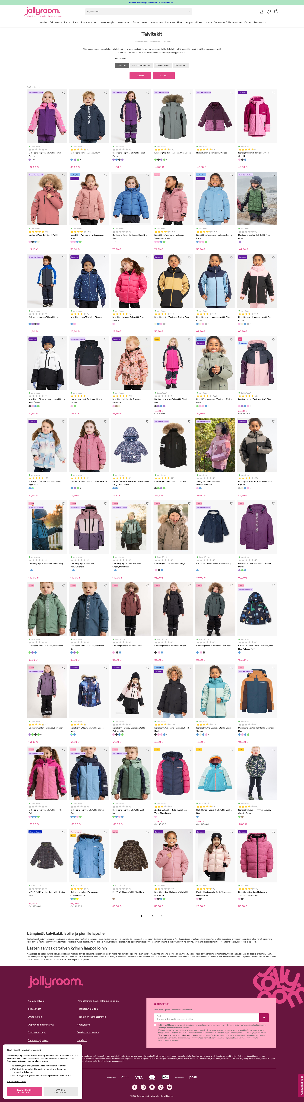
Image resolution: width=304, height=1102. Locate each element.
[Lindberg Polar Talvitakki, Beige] (38, 242)
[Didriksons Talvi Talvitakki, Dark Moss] (242, 570)
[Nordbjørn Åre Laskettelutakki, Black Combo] (164, 324)
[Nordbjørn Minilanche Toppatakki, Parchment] (119, 406)
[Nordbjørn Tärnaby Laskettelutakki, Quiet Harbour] (35, 406)
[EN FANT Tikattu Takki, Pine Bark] (113, 899)
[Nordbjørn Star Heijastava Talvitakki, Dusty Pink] (155, 899)
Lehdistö (82, 1040)
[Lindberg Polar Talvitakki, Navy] (35, 242)
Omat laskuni (35, 1016)
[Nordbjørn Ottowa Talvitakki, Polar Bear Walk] (29, 488)
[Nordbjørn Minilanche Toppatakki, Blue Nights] (116, 406)
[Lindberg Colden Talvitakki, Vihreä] (164, 160)
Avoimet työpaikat (38, 1040)
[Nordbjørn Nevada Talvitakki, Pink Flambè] (113, 324)
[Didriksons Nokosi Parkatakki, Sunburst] (77, 899)
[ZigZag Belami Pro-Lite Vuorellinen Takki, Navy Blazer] (155, 817)
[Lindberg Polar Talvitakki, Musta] (32, 242)
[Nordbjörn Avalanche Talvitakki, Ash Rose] (71, 242)
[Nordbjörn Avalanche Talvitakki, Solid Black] (155, 734)
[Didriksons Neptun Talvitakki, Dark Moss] (248, 734)
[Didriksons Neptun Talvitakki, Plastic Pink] (119, 160)
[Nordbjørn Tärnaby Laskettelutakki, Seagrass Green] (38, 406)
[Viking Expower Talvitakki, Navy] (200, 488)
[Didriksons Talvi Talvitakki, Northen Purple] (239, 570)
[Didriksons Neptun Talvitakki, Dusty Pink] (122, 160)
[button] (268, 12)
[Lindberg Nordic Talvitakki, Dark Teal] (162, 570)
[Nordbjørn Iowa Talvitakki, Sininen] (71, 324)
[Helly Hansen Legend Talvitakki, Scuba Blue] (197, 817)
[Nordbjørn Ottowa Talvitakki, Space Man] (32, 488)
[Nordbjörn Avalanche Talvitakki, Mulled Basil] (80, 242)
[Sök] (188, 11)
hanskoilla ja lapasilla (246, 941)
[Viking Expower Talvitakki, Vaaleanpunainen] (197, 488)
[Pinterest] (169, 1087)
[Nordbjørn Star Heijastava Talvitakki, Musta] (158, 899)
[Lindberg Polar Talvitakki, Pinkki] (29, 242)
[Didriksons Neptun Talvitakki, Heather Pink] (242, 734)
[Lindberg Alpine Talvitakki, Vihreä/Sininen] (31, 570)
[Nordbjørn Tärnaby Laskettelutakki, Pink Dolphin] (32, 406)
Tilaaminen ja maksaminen (91, 1016)
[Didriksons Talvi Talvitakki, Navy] (71, 160)
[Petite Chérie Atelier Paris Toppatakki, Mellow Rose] (197, 899)
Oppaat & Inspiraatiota (41, 1024)
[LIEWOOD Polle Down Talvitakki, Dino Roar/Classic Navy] (239, 652)
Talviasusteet (162, 65)
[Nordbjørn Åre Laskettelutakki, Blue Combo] (158, 324)
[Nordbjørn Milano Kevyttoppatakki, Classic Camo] (239, 817)
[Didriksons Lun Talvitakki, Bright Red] (245, 406)
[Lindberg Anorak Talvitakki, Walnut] (75, 406)
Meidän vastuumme (88, 1032)
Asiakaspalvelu (36, 1001)
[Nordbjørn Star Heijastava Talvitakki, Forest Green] (164, 899)
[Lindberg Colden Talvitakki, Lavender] (161, 160)
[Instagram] (143, 1087)
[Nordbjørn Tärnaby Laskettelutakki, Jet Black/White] (29, 406)
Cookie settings (37, 1032)
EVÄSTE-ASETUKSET (61, 1091)
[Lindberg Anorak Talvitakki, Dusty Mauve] (71, 406)
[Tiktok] (161, 1087)
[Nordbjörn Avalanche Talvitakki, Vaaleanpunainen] (74, 242)
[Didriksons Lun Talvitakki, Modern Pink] (248, 406)
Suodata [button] (140, 75)
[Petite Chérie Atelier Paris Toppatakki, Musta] (200, 899)
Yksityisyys (83, 1024)
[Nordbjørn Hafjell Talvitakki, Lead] (245, 160)
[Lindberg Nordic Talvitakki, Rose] (156, 570)
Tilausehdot (34, 1008)
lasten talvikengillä (227, 941)
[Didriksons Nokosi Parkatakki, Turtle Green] (74, 899)
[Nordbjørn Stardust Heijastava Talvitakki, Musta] (242, 899)
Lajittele (164, 75)
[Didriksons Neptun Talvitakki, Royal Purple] (29, 160)
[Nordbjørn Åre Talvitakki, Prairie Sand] (155, 324)
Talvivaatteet (154, 41)
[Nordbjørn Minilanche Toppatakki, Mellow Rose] (113, 406)
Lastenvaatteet (140, 41)
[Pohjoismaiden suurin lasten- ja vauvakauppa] (42, 10)
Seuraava (161, 915)
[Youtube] (152, 1087)
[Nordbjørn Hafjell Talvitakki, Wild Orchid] (239, 160)
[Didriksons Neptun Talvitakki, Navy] (116, 160)
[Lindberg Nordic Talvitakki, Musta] (159, 570)
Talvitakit (166, 41)
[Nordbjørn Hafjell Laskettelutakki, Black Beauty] (242, 160)
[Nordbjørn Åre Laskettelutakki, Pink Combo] (161, 324)
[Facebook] (134, 1087)
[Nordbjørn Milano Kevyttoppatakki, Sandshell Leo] (242, 817)
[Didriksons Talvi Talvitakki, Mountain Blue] (245, 570)
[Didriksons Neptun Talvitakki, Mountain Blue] (239, 734)
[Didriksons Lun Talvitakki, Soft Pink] (239, 406)
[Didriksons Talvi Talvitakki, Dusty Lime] (78, 160)
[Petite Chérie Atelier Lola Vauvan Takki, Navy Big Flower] (116, 488)
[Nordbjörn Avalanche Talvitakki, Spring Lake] (77, 242)
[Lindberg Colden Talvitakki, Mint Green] (155, 160)
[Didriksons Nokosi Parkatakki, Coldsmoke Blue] (71, 899)
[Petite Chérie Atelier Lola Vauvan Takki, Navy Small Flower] (113, 488)
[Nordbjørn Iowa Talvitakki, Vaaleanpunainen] (74, 324)
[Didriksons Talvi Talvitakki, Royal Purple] (75, 160)
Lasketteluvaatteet (141, 65)
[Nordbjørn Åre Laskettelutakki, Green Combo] (197, 734)
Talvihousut (181, 65)
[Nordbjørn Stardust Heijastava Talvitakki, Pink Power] (239, 899)
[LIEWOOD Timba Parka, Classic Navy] (197, 570)
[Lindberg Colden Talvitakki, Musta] (158, 160)
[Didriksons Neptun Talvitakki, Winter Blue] (245, 734)
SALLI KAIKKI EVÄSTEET (24, 1091)
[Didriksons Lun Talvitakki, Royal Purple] (242, 406)
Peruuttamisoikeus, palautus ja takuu (98, 1001)
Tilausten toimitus (87, 1008)
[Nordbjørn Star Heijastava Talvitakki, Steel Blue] (161, 899)
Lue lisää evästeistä (16, 1081)
